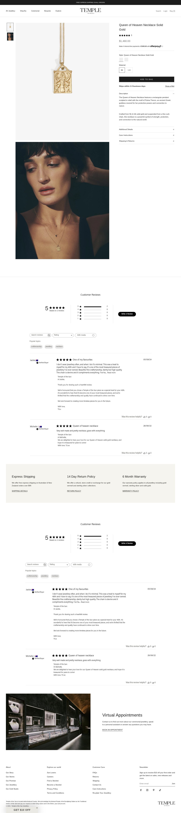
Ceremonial (35, 11)
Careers (50, 777)
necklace (59, 347)
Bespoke (47, 11)
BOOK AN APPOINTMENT (112, 730)
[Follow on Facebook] (141, 790)
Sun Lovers (51, 773)
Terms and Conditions (55, 793)
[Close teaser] (37, 808)
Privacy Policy (52, 789)
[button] (22, 810)
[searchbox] (38, 335)
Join (173, 784)
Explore (58, 11)
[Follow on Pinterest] (153, 790)
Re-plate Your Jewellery (102, 793)
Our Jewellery (11, 785)
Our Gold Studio (12, 789)
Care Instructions (99, 789)
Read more (111, 373)
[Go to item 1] (10, 27)
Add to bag (146, 79)
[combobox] (63, 335)
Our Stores (10, 777)
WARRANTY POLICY (131, 491)
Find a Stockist (52, 781)
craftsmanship (36, 347)
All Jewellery (10, 11)
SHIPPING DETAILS (19, 491)
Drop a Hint (169, 86)
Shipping (96, 781)
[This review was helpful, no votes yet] (144, 417)
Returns (96, 777)
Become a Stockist (54, 785)
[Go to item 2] (10, 36)
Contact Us (97, 785)
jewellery (49, 347)
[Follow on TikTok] (160, 790)
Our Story (9, 773)
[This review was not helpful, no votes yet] (149, 417)
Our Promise (11, 781)
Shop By (23, 11)
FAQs (95, 773)
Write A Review (127, 314)
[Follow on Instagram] (147, 790)
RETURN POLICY (74, 491)
